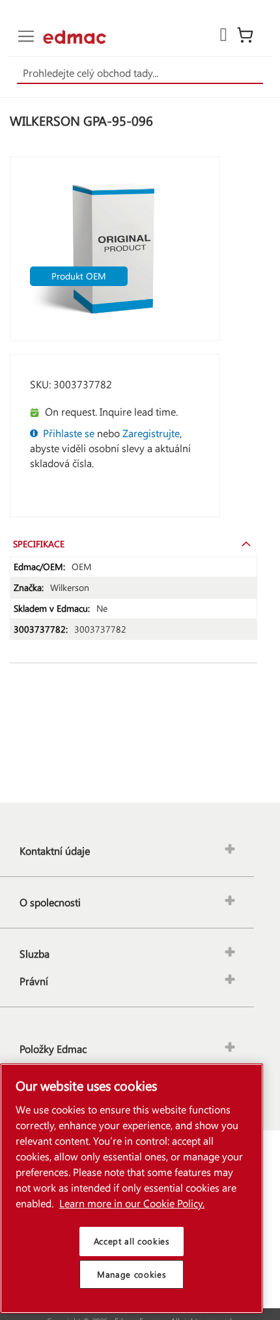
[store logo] (74, 37)
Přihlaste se (68, 433)
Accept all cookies (132, 1240)
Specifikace (38, 544)
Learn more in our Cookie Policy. (131, 1203)
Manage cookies (131, 1274)
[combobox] (140, 73)
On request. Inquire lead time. (111, 411)
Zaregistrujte (151, 433)
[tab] (133, 543)
